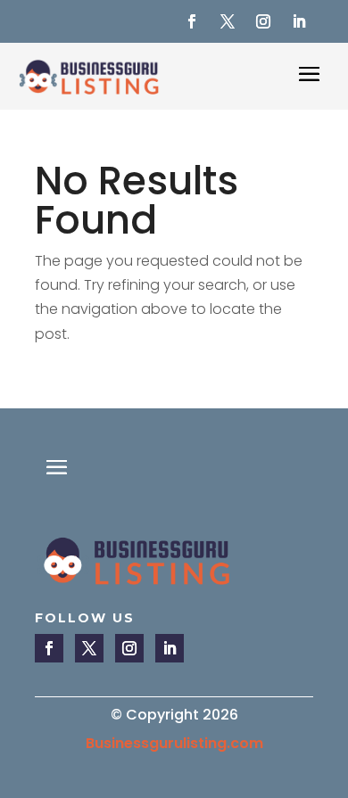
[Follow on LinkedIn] (299, 21)
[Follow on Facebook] (192, 21)
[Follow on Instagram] (263, 21)
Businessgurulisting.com (174, 743)
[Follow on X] (227, 21)
